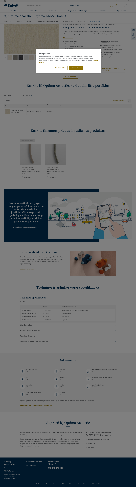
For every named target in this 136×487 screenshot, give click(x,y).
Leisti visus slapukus (76, 67)
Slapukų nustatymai (60, 67)
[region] (68, 61)
